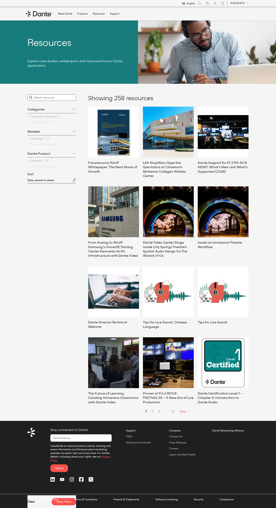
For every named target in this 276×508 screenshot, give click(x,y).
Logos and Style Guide (182, 454)
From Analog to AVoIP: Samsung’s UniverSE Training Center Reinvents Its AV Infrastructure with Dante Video (113, 249)
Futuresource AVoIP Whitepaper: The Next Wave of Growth (112, 166)
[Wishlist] (223, 3)
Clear (31, 501)
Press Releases (177, 442)
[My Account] (215, 3)
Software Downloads (138, 442)
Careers (174, 448)
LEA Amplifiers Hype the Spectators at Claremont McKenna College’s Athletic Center (164, 169)
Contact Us (175, 436)
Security (198, 499)
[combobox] (188, 3)
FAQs (129, 436)
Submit (59, 468)
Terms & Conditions (86, 499)
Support (131, 430)
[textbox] (188, 3)
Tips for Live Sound (212, 322)
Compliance (226, 499)
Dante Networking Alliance (228, 430)
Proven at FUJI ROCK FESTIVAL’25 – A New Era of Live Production (168, 397)
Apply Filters (64, 501)
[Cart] (207, 3)
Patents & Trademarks (126, 499)
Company (175, 430)
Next (183, 411)
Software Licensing (166, 499)
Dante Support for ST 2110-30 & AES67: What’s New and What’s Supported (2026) (223, 166)
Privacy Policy (50, 499)
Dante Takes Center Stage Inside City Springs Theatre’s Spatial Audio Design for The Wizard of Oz (165, 249)
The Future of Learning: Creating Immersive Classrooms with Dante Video (113, 397)
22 (173, 411)
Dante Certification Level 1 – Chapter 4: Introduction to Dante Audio (220, 397)
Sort (30, 174)
